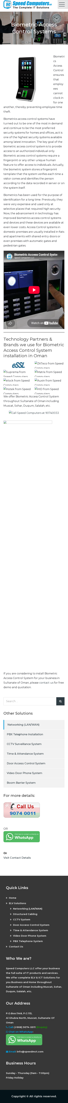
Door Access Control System (26, 763)
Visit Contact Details (17, 857)
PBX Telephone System (28, 941)
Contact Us (16, 946)
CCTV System (21, 919)
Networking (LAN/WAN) (23, 724)
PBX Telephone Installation (25, 734)
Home (12, 897)
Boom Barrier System (21, 782)
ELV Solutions (17, 903)
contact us (46, 682)
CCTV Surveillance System (24, 744)
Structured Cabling (25, 914)
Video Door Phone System (24, 773)
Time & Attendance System (25, 753)
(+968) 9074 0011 (25, 1027)
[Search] (60, 701)
